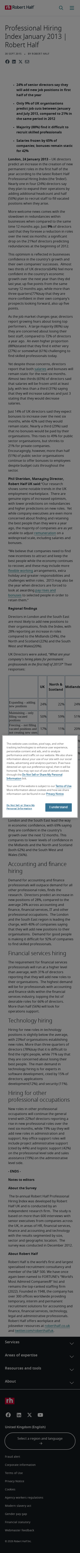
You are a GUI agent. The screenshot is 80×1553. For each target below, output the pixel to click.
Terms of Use (63, 786)
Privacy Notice (55, 794)
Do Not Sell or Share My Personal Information (21, 807)
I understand (58, 807)
